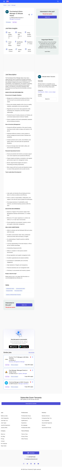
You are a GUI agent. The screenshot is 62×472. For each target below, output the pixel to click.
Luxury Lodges (52, 92)
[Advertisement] (19, 62)
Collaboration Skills (10, 288)
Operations (25, 383)
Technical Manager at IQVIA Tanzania (19, 382)
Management (17, 361)
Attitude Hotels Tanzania (16, 17)
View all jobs (31, 352)
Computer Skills (9, 290)
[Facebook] (34, 463)
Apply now (24, 304)
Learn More (47, 51)
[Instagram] (24, 463)
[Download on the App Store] (14, 346)
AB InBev (12, 360)
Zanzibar (9, 22)
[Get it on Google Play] (24, 346)
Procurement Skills (18, 290)
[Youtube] (38, 463)
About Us (47, 99)
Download (32, 452)
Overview (40, 80)
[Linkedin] (31, 463)
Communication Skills (20, 288)
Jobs (9, 5)
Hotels (46, 92)
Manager (14, 5)
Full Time (14, 22)
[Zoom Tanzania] (7, 1)
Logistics (20, 373)
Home (4, 5)
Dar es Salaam (15, 364)
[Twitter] (27, 463)
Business (11, 361)
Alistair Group (13, 373)
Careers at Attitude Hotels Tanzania (13, 294)
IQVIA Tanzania (13, 383)
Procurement (17, 19)
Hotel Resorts (41, 92)
